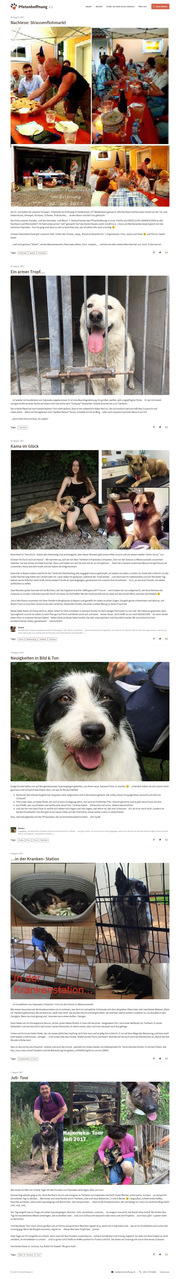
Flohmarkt (23, 253)
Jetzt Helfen (161, 6)
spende (32, 253)
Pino (28, 840)
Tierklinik (42, 639)
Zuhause (52, 639)
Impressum (164, 1272)
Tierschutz (42, 253)
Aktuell (99, 6)
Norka (21, 840)
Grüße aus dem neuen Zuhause (120, 6)
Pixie (35, 840)
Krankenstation (24, 1059)
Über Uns (143, 6)
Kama (21, 639)
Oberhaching (31, 639)
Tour (35, 1059)
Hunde (89, 6)
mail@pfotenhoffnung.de (125, 1272)
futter (21, 1255)
